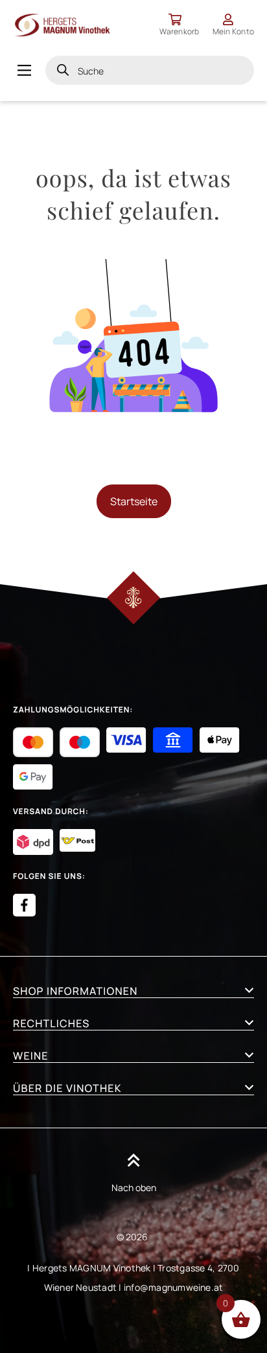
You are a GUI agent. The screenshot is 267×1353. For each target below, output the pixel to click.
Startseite (133, 501)
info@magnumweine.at (174, 1287)
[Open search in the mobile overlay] (149, 70)
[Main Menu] (24, 70)
